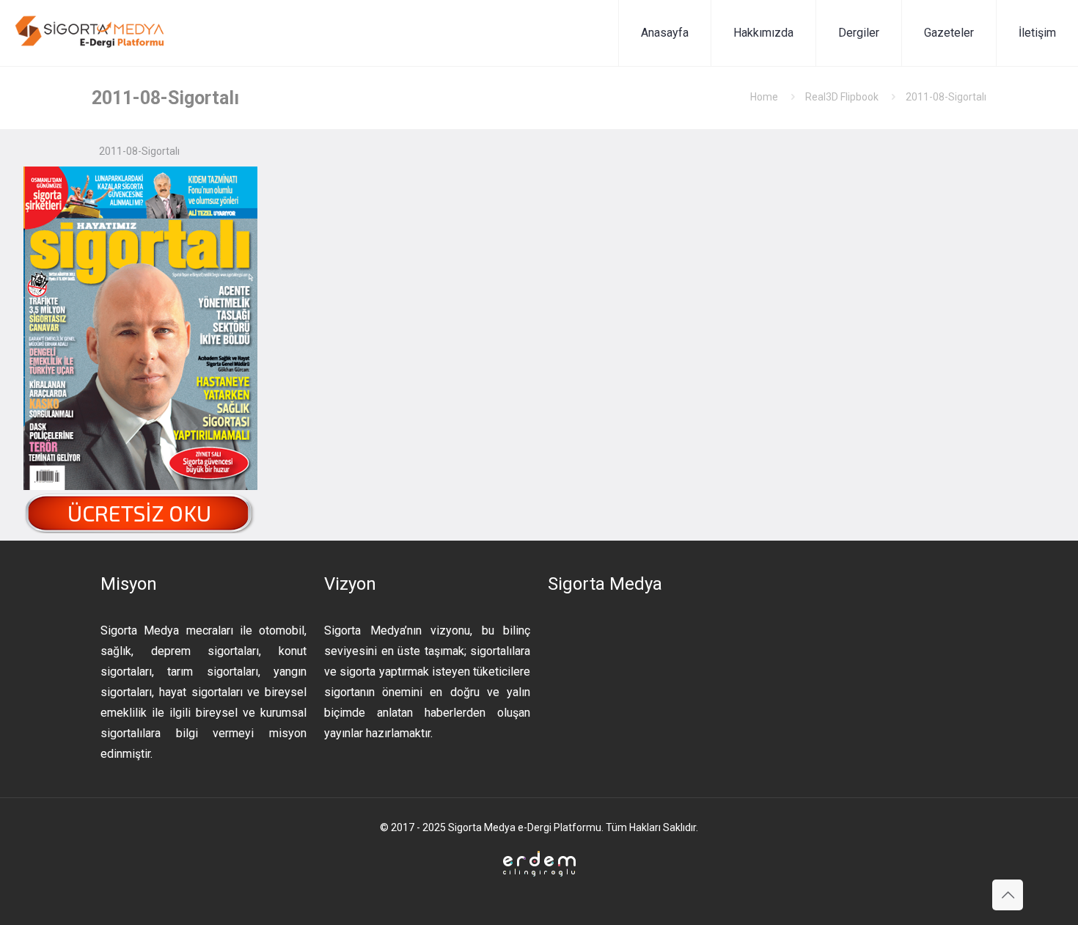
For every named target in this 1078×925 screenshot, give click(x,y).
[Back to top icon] (1007, 895)
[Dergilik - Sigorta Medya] (91, 33)
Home (764, 97)
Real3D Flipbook (842, 97)
